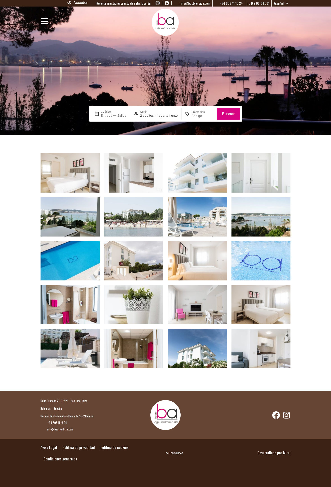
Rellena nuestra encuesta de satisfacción (123, 3)
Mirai (286, 452)
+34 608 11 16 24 (231, 3)
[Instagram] (157, 3)
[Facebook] (167, 3)
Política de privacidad (79, 447)
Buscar (228, 114)
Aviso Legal (49, 447)
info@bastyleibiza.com (194, 3)
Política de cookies (114, 447)
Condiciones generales (60, 459)
